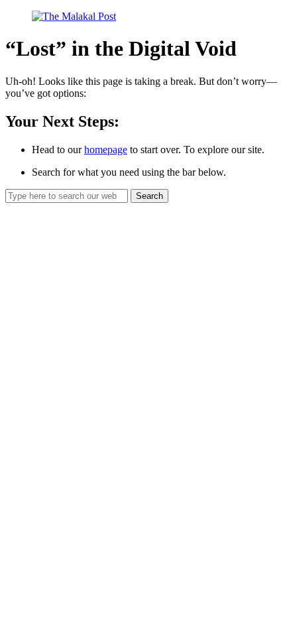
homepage (105, 149)
